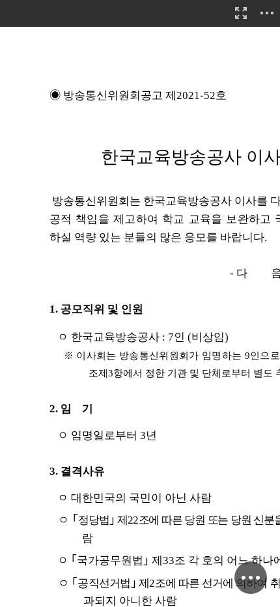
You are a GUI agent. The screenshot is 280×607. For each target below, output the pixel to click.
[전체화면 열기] (241, 13)
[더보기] (267, 13)
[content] (140, 303)
